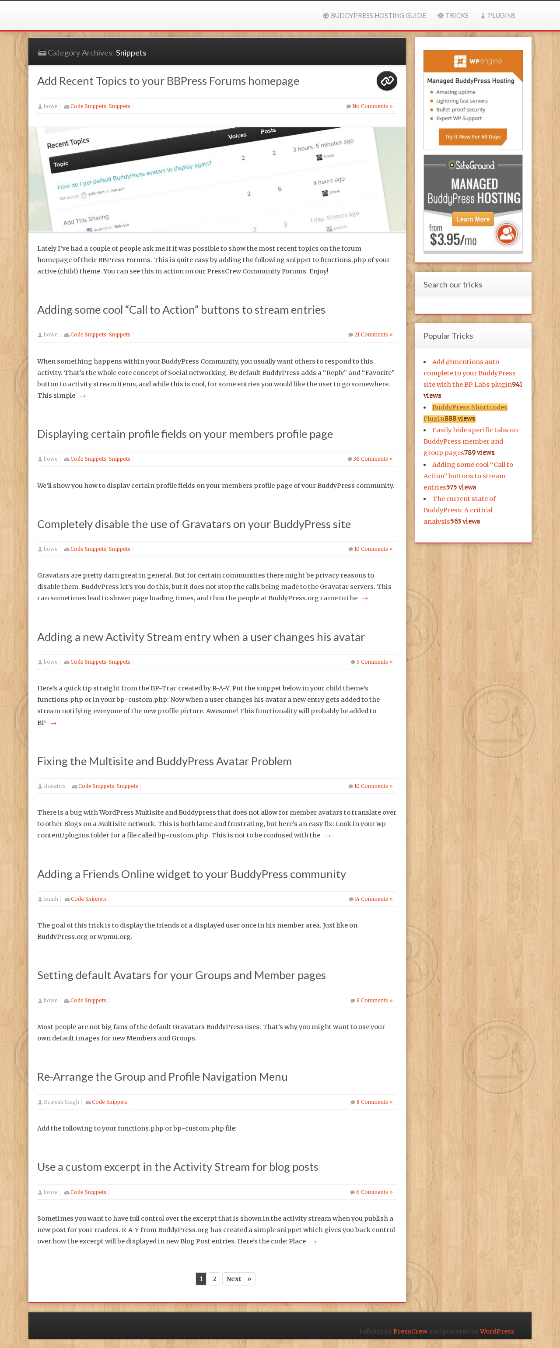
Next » (239, 1279)
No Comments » (372, 106)
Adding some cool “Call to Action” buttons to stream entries (181, 309)
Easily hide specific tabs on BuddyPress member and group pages (471, 441)
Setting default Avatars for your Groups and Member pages (181, 974)
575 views (461, 487)
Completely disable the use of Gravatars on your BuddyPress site (194, 523)
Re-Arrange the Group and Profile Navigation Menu (162, 1076)
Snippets (119, 106)
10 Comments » (373, 549)
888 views (460, 419)
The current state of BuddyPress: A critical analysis (460, 510)
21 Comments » (373, 335)
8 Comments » (375, 1001)
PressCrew (410, 1331)
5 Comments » (375, 662)
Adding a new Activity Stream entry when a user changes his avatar (201, 636)
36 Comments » (373, 459)
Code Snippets (88, 106)
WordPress (497, 1331)
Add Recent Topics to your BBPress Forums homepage (168, 80)
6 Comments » (374, 1192)
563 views (465, 521)
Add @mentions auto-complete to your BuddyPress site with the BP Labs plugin (470, 373)
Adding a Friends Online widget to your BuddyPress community (191, 873)
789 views (479, 453)
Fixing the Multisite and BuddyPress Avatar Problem (164, 760)
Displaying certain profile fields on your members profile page (185, 433)
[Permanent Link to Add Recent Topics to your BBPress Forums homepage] (217, 179)
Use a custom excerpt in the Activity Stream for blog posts (177, 1166)
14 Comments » (374, 899)
